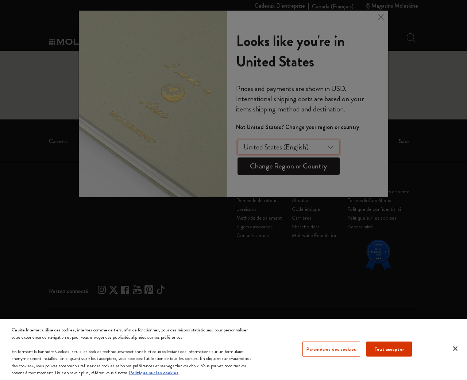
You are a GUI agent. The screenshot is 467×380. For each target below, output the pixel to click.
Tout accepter (389, 348)
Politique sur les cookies (153, 372)
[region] (233, 349)
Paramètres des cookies (331, 348)
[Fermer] (455, 349)
